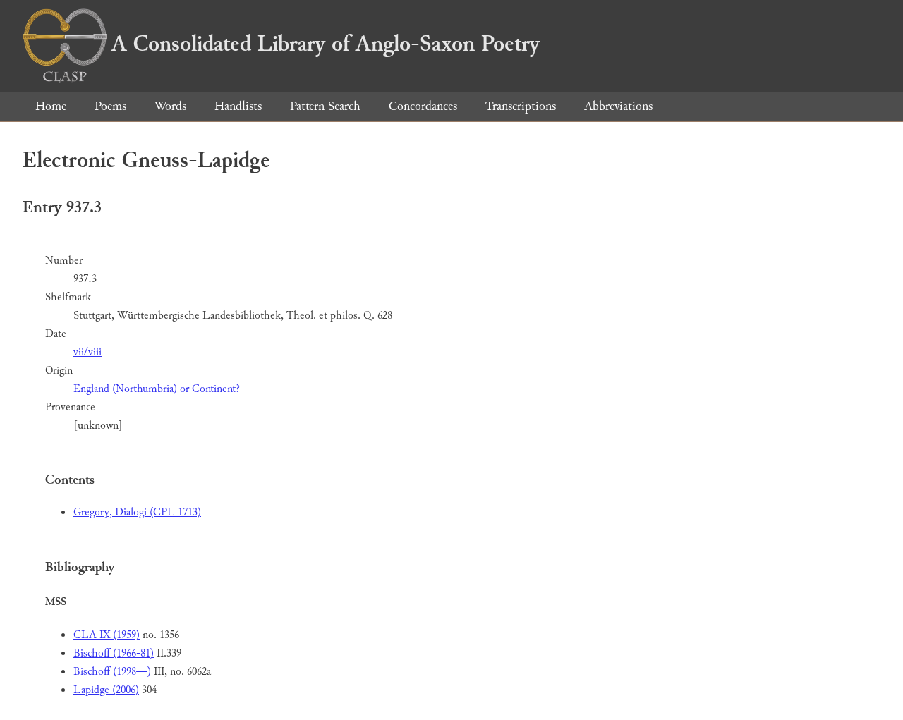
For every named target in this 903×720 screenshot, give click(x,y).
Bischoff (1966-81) (113, 653)
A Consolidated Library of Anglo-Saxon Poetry (325, 44)
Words (170, 106)
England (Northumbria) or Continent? (156, 389)
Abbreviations (618, 106)
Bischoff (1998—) (112, 672)
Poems (110, 106)
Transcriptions (520, 106)
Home (50, 106)
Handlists (238, 106)
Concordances (423, 106)
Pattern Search (325, 106)
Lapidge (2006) (106, 690)
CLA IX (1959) (106, 635)
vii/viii (87, 352)
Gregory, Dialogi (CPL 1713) (137, 512)
